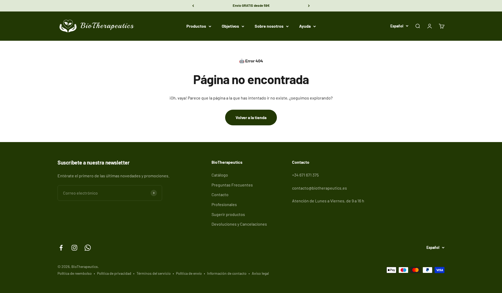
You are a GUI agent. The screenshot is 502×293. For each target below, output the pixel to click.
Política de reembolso (75, 273)
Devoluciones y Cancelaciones (239, 223)
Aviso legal (260, 273)
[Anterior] (193, 6)
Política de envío (189, 273)
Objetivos (230, 26)
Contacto (220, 194)
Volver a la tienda (251, 117)
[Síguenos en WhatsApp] (87, 247)
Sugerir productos (228, 214)
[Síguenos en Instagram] (74, 247)
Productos (196, 26)
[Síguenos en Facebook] (61, 247)
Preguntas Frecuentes (232, 184)
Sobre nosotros (269, 26)
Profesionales (224, 204)
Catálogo (220, 174)
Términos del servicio (153, 273)
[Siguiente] (309, 6)
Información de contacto (227, 273)
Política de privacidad (114, 273)
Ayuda (305, 26)
